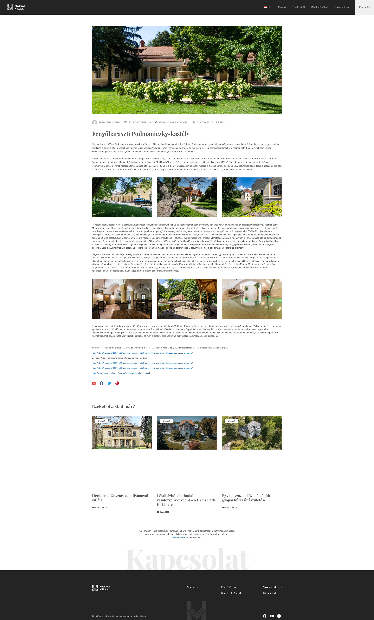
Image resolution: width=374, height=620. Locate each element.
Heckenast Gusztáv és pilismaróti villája (120, 497)
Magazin (282, 7)
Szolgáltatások (341, 7)
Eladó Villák (299, 7)
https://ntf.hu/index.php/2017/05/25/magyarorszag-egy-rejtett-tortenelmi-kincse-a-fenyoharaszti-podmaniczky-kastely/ (142, 353)
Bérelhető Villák (319, 7)
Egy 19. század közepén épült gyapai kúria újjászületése (246, 497)
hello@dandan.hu (180, 537)
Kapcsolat (364, 7)
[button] (94, 383)
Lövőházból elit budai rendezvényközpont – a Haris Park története (186, 500)
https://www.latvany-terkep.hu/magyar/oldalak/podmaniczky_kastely (121, 373)
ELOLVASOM (98, 507)
